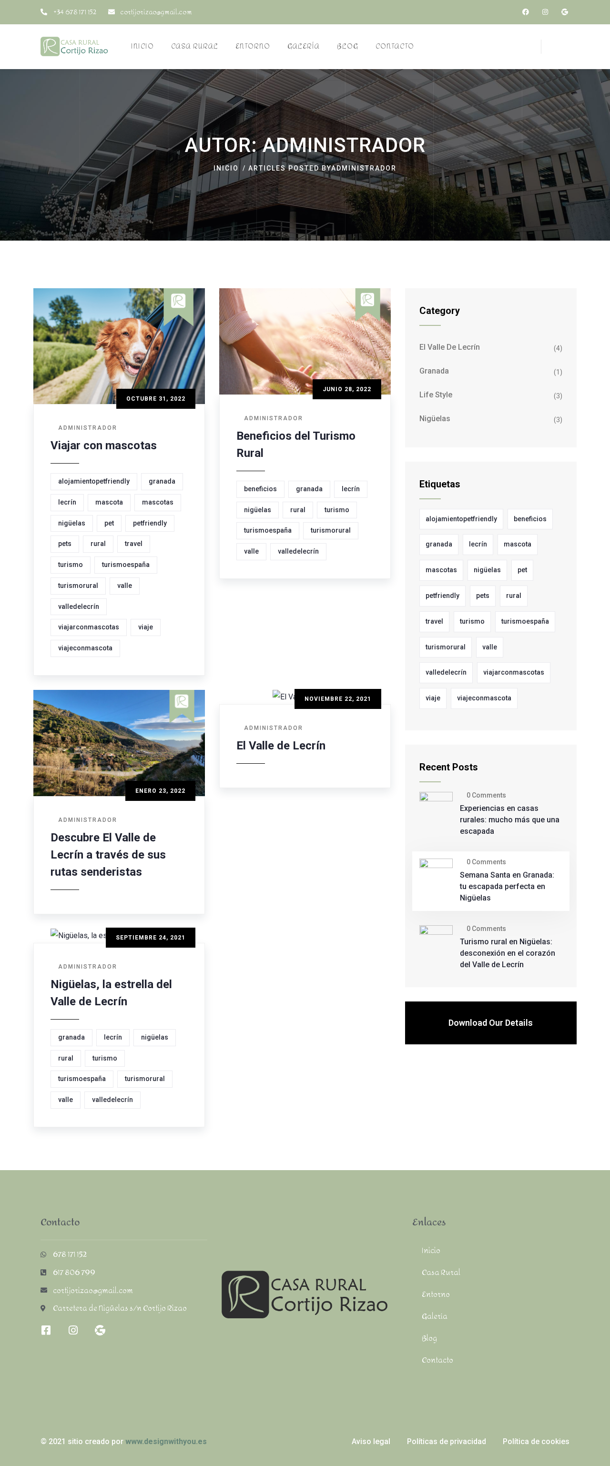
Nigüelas (434, 418)
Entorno (436, 1294)
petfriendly (150, 523)
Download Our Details (490, 1023)
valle (124, 585)
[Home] (74, 46)
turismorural (78, 585)
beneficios (260, 489)
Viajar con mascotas (104, 445)
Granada (434, 370)
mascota (109, 502)
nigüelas (71, 523)
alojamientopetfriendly (94, 481)
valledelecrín (78, 606)
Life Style (435, 394)
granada (162, 481)
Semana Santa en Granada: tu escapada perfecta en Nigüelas (507, 886)
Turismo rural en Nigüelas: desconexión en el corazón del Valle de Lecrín (507, 953)
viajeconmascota (85, 648)
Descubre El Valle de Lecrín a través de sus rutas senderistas (108, 855)
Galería (434, 1316)
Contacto (437, 1360)
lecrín (67, 502)
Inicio (226, 168)
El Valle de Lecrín (280, 745)
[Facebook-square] (46, 1330)
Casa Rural (441, 1272)
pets (64, 543)
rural (98, 543)
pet (109, 523)
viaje (145, 627)
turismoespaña (126, 564)
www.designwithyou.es (166, 1441)
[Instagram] (545, 12)
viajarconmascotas (88, 627)
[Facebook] (525, 12)
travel (133, 543)
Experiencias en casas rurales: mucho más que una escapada (509, 820)
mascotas (157, 502)
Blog (429, 1338)
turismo (70, 564)
